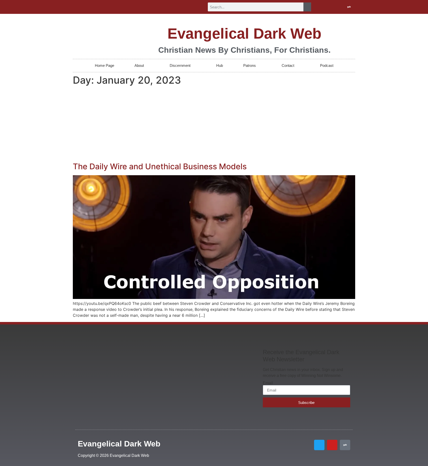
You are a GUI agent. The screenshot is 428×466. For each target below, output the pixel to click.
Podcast (326, 65)
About (139, 65)
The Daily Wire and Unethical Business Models (160, 166)
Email (268, 383)
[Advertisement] (214, 124)
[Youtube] (340, 6)
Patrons (249, 65)
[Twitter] (332, 6)
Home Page (104, 65)
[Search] (307, 6)
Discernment (180, 65)
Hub (219, 65)
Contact (288, 65)
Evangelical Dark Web (244, 33)
